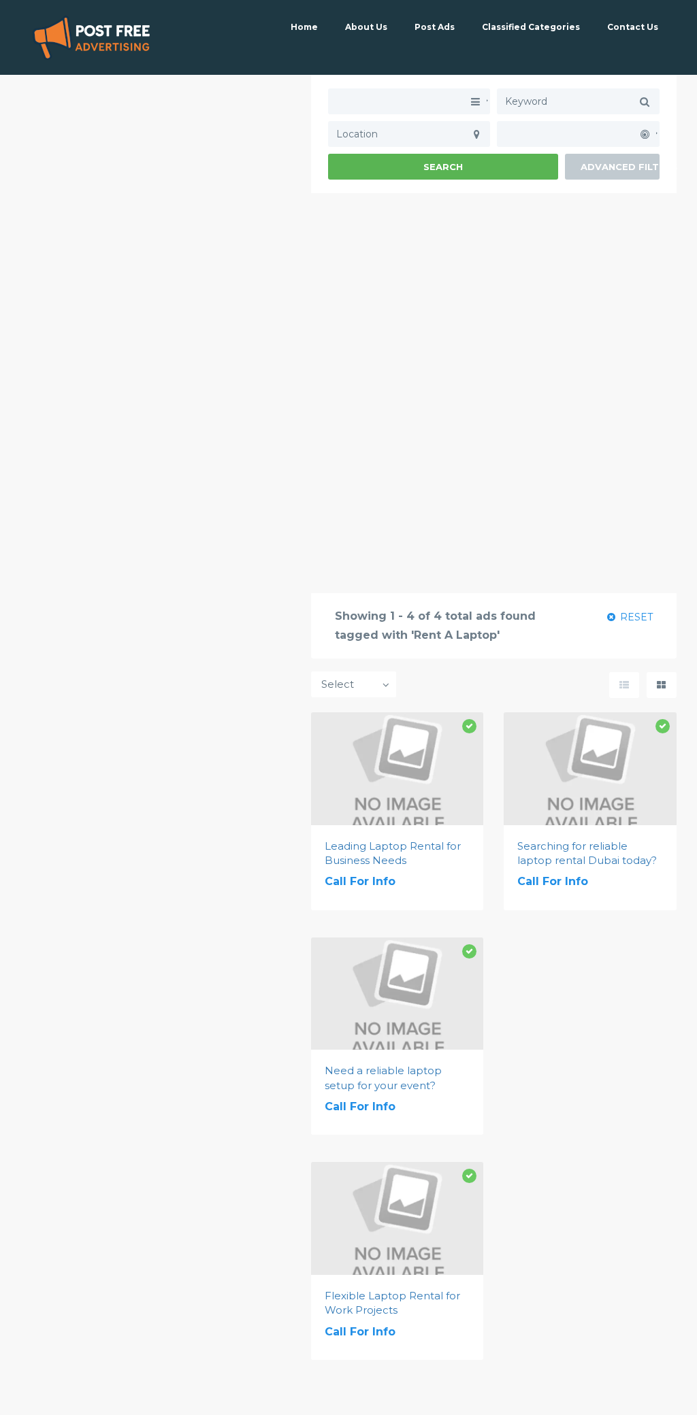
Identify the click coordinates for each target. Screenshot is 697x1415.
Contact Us (632, 27)
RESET (635, 617)
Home (304, 27)
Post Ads (435, 27)
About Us (366, 27)
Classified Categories (531, 27)
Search (443, 166)
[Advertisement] (494, 288)
